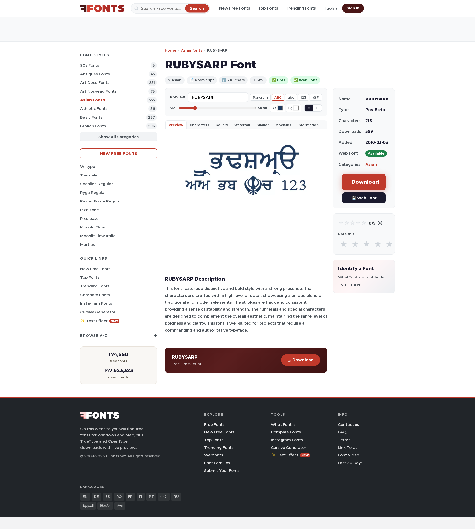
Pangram (260, 97)
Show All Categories (118, 136)
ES (107, 496)
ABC (278, 97)
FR (130, 496)
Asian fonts (191, 50)
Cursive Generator (97, 312)
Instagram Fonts (96, 303)
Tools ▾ (331, 8)
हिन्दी (120, 506)
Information (308, 125)
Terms (344, 439)
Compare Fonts (95, 294)
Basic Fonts (91, 117)
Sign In (353, 8)
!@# (315, 97)
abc (291, 97)
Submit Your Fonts (222, 470)
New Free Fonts (234, 8)
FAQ (342, 432)
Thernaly (88, 175)
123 (303, 97)
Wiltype (87, 166)
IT (140, 496)
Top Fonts (268, 8)
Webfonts (213, 455)
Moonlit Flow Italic (97, 235)
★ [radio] (344, 244)
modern (203, 302)
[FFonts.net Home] (102, 8)
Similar (263, 125)
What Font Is (283, 424)
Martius (87, 244)
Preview (176, 125)
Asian (371, 164)
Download (303, 360)
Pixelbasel (90, 218)
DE (96, 496)
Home (170, 50)
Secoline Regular (96, 183)
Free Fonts (214, 424)
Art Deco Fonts (94, 82)
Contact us (348, 424)
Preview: (178, 97)
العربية (88, 506)
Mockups (283, 125)
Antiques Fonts (95, 74)
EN (85, 496)
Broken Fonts (93, 126)
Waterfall (242, 125)
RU (176, 496)
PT (151, 496)
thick (271, 302)
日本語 (105, 506)
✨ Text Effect (99, 320)
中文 (163, 496)
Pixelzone (89, 209)
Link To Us (347, 447)
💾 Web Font (364, 197)
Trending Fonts (301, 8)
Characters (199, 125)
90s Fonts (89, 65)
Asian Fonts (92, 100)
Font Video (348, 455)
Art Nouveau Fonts (98, 91)
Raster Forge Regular (100, 201)
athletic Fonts (94, 108)
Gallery (221, 125)
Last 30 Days (350, 462)
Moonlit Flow (92, 227)
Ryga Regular (93, 192)
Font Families (217, 462)
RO (119, 496)
